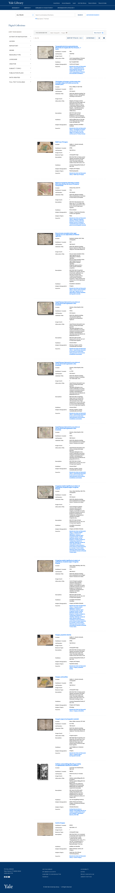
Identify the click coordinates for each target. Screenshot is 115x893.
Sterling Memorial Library (75, 809)
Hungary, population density (63, 635)
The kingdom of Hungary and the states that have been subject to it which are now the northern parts (67, 83)
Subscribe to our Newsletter (51, 874)
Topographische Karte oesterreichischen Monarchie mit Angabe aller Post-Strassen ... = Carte (68, 48)
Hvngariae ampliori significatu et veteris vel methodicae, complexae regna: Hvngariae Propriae (67, 487)
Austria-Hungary (60, 823)
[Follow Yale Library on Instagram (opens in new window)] (6, 877)
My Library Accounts (49, 871)
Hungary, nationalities (61, 677)
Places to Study (102, 3)
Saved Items (56, 3)
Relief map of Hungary (61, 142)
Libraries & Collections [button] (43, 8)
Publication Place (16, 73)
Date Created (14, 77)
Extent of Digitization (18, 37)
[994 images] (42, 771)
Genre (11, 50)
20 (90, 38)
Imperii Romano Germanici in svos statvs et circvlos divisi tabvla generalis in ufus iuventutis (67, 303)
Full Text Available (17, 82)
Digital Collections (17, 25)
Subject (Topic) (15, 68)
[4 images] (45, 52)
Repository (13, 46)
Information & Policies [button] (66, 8)
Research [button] (15, 8)
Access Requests (66, 3)
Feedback (45, 876)
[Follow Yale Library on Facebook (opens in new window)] (4, 877)
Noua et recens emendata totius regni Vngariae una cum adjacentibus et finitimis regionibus (67, 235)
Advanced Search (92, 15)
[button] (80, 15)
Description (40, 18)
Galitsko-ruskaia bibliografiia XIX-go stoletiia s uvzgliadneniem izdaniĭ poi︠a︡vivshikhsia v (68, 764)
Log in (74, 3)
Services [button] (27, 8)
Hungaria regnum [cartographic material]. (67, 719)
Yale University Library (16, 3)
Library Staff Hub (86, 876)
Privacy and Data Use (87, 874)
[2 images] (45, 308)
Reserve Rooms (92, 3)
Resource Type (15, 55)
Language (13, 59)
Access (12, 41)
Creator (12, 64)
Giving (83, 871)
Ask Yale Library (82, 3)
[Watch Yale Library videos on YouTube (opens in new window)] (9, 877)
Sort (74, 38)
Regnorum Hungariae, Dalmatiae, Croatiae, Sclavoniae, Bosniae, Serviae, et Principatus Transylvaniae (67, 184)
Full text (47, 18)
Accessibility (85, 869)
